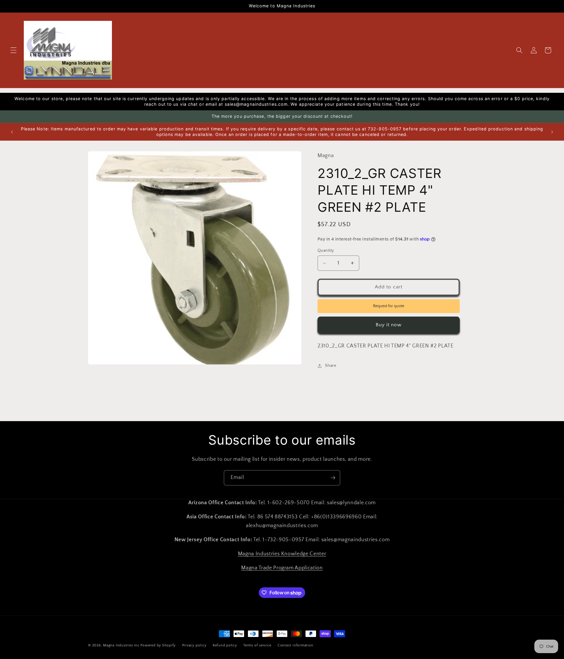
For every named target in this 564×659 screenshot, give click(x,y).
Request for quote (388, 306)
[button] (13, 50)
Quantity (326, 250)
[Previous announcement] (12, 132)
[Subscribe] (333, 477)
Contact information (295, 645)
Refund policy (225, 645)
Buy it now (389, 324)
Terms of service (257, 645)
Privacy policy (194, 645)
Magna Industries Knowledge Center (282, 554)
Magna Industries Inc (121, 645)
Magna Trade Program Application (282, 568)
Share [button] (330, 365)
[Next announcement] (551, 132)
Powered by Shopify (158, 645)
